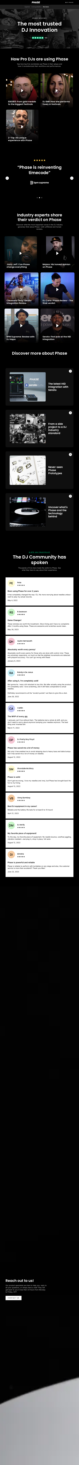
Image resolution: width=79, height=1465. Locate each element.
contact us (13, 1298)
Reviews (46, 7)
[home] (36, 2)
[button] (7, 2)
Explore (27, 7)
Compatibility (36, 7)
